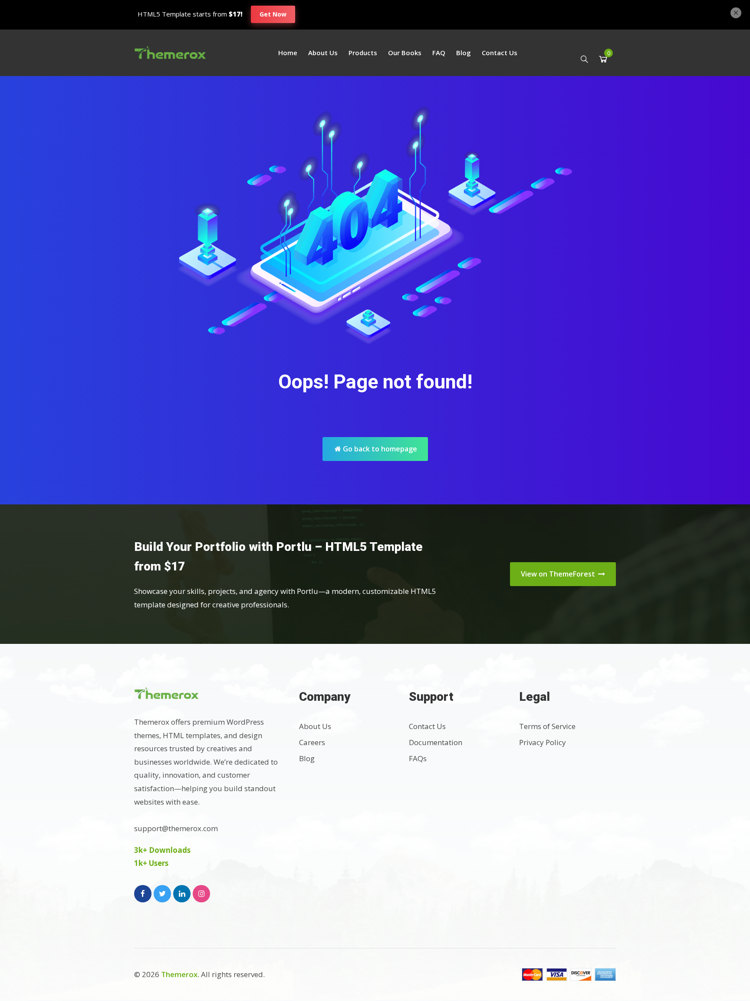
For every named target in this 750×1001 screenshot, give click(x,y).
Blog (463, 52)
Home (287, 52)
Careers (312, 742)
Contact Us (499, 52)
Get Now (273, 14)
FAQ (438, 52)
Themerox (179, 974)
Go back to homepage (379, 449)
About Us (323, 52)
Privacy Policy (542, 742)
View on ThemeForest (559, 574)
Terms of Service (547, 726)
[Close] (736, 11)
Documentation (435, 742)
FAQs (418, 758)
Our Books (404, 52)
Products (363, 52)
